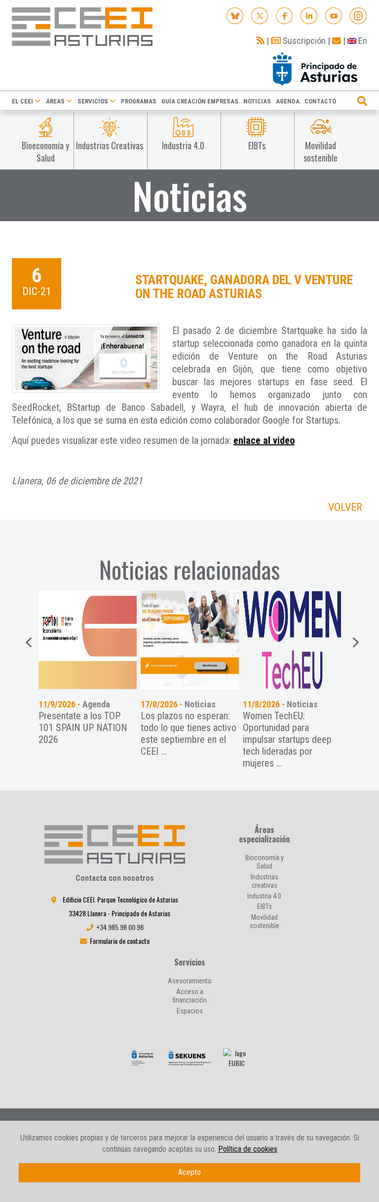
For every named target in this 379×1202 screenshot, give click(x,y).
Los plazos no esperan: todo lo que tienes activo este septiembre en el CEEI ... (188, 733)
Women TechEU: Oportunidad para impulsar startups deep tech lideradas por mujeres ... (287, 739)
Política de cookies (247, 1149)
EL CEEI (22, 101)
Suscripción (303, 40)
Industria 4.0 (264, 896)
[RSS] (261, 40)
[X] (259, 15)
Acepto (189, 1172)
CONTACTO (320, 101)
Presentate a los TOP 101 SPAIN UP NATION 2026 (82, 727)
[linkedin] (309, 15)
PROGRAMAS (138, 101)
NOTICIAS (257, 101)
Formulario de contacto (120, 940)
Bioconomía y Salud (264, 862)
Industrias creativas (264, 881)
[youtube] (333, 15)
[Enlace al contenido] (87, 640)
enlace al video (264, 440)
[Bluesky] (235, 15)
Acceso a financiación (190, 996)
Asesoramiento (190, 981)
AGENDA (288, 101)
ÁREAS (55, 101)
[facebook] (284, 15)
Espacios (190, 1011)
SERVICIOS (92, 101)
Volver (345, 507)
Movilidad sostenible (264, 921)
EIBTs (264, 906)
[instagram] (358, 15)
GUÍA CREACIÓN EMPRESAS (199, 101)
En (361, 40)
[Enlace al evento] (190, 640)
